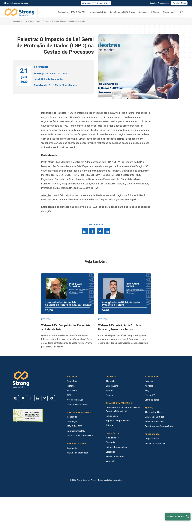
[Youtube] (23, 398)
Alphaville (110, 381)
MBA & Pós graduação (77, 453)
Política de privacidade (117, 447)
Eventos (45, 21)
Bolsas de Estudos (115, 456)
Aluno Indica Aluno (153, 412)
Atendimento (112, 438)
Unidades (143, 12)
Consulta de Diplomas (77, 404)
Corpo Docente (152, 438)
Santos (109, 390)
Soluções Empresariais (159, 3)
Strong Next (168, 12)
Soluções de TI (113, 416)
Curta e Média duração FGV (80, 435)
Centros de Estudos (154, 417)
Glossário (110, 452)
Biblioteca (72, 390)
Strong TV (150, 395)
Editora (109, 425)
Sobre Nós (72, 381)
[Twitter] (45, 398)
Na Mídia (149, 386)
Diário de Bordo (152, 400)
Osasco (109, 395)
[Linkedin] (37, 398)
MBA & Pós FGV (78, 12)
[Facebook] (30, 398)
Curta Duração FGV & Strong (122, 12)
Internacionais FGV (97, 12)
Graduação (63, 12)
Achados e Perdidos (154, 421)
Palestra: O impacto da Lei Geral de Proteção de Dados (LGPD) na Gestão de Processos (69, 21)
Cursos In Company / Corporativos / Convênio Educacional (123, 409)
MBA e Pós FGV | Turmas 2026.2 (96, 3)
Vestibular (72, 417)
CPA (69, 395)
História (71, 386)
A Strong (155, 12)
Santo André (112, 386)
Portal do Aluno (179, 3)
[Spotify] (52, 398)
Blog (147, 390)
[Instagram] (16, 398)
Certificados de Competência (159, 426)
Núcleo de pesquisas (155, 443)
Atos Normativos (75, 400)
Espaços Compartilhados (118, 420)
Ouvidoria (110, 442)
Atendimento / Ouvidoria (17, 3)
